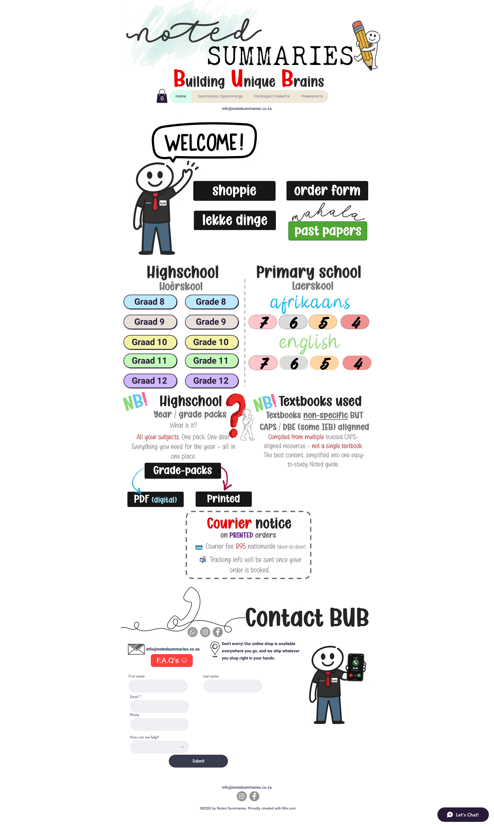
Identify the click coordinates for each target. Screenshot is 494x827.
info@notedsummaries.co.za (247, 108)
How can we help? (144, 737)
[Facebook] (218, 632)
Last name (210, 676)
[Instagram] (205, 632)
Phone (134, 715)
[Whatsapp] (193, 632)
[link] (162, 96)
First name (137, 676)
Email (134, 697)
